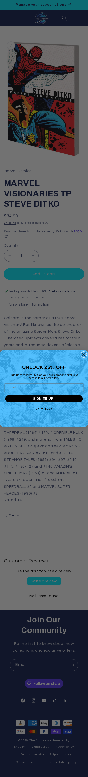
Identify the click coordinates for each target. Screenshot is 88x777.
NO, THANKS (44, 409)
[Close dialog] (83, 354)
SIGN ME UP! (44, 398)
